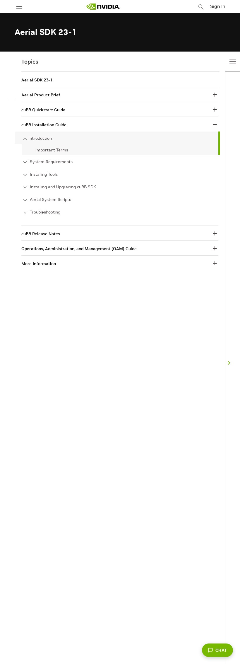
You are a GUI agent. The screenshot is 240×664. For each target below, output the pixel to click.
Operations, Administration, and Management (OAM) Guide (79, 248)
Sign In (217, 6)
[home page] (103, 7)
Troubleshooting (45, 212)
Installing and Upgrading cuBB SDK (63, 187)
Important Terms (51, 150)
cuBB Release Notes (40, 233)
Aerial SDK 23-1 (36, 80)
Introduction (40, 138)
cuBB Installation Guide (43, 124)
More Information (38, 263)
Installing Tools (44, 174)
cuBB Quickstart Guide (43, 109)
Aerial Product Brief (40, 95)
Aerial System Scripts (50, 199)
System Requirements (51, 161)
